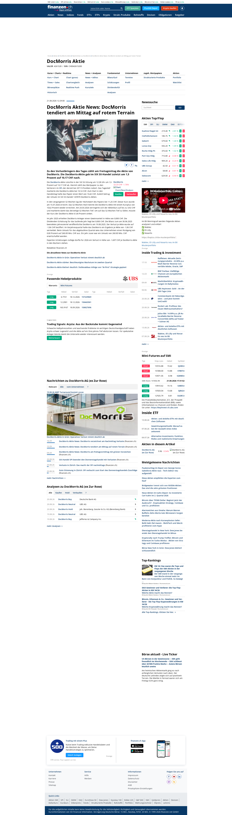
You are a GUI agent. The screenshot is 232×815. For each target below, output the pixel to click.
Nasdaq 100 (116, 800)
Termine (129, 77)
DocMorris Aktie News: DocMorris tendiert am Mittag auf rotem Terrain (92, 446)
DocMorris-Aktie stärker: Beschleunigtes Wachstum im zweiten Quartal (79, 262)
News (60, 15)
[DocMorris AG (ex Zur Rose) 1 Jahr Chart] (177, 451)
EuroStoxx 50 (90, 800)
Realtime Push (72, 87)
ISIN (66, 66)
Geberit (145, 141)
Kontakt (52, 775)
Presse (52, 782)
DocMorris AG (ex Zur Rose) (148, 451)
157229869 (86, 297)
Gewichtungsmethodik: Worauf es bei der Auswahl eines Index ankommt (166, 429)
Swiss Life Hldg (149, 161)
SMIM (73, 800)
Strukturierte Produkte (154, 77)
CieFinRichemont (149, 136)
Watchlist (177, 82)
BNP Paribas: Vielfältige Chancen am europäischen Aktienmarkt (170, 274)
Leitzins (166, 803)
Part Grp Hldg (148, 156)
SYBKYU (180, 371)
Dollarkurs (53, 803)
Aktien (51, 15)
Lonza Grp (146, 146)
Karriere (52, 779)
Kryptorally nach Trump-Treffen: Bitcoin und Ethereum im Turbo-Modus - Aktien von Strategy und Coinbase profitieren (162, 540)
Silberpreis (76, 803)
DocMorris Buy (65, 499)
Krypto (106, 15)
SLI (67, 800)
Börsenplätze (53, 87)
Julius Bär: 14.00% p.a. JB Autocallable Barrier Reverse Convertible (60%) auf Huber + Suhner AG (171, 317)
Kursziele (89, 87)
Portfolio (177, 77)
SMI (49, 2)
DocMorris (118, 182)
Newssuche (150, 102)
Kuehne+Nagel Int (150, 131)
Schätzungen (113, 82)
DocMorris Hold (65, 509)
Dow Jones (103, 800)
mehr (144, 181)
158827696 (86, 307)
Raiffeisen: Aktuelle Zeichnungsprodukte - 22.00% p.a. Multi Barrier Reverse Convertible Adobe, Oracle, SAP (171, 262)
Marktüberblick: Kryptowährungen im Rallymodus (171, 282)
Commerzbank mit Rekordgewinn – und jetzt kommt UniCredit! (171, 299)
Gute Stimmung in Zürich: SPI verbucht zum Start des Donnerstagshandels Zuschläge (98, 470)
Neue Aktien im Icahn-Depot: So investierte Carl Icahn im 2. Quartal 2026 (162, 494)
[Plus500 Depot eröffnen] (62, 9)
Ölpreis (157, 803)
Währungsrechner (143, 803)
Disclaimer (132, 782)
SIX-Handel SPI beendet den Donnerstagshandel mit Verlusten (87, 459)
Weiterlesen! (54, 338)
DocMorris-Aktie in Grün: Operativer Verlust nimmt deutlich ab (76, 257)
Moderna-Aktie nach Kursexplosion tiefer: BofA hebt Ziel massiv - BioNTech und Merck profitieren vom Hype (162, 523)
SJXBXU (181, 366)
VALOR (50, 66)
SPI (62, 2)
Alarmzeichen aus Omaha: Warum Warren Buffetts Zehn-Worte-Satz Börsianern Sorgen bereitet (162, 513)
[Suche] (121, 8)
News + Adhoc (91, 77)
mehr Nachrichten (55, 478)
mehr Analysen (54, 526)
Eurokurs (64, 803)
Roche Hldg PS (148, 151)
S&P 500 (139, 800)
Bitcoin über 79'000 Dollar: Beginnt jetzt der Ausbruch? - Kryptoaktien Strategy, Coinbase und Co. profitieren (162, 503)
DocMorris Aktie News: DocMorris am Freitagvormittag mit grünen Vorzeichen (95, 452)
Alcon (144, 170)
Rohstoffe (139, 15)
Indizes (70, 15)
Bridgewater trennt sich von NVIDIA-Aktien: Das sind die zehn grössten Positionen (162, 486)
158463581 (86, 302)
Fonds (80, 15)
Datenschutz (133, 779)
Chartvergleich (73, 82)
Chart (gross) (72, 77)
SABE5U (180, 385)
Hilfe (86, 775)
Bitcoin (147, 2)
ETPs (97, 15)
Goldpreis (156, 800)
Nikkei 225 (128, 800)
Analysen (89, 82)
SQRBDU (180, 376)
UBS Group (147, 165)
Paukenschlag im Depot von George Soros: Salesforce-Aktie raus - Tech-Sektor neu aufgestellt (161, 471)
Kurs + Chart (53, 77)
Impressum (133, 775)
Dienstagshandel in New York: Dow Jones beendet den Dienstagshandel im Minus (162, 531)
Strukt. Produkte (121, 15)
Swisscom (146, 175)
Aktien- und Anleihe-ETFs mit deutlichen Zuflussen (171, 327)
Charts (118, 190)
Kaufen (118, 194)
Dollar (162, 2)
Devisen (151, 15)
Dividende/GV (113, 87)
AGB (130, 785)
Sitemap (52, 785)
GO (180, 107)
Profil (127, 82)
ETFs (89, 15)
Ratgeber (179, 15)
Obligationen (165, 15)
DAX (89, 2)
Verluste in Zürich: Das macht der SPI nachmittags (82, 465)
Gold (133, 2)
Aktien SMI (53, 800)
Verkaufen (131, 194)
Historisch (52, 92)
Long (51, 297)
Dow (75, 2)
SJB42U (181, 390)
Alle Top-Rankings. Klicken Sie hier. (158, 612)
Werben (88, 779)
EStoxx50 (118, 2)
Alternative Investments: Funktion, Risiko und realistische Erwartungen (167, 437)
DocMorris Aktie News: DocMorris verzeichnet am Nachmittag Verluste (91, 441)
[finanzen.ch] (60, 6)
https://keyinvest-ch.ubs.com (164, 407)
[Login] (182, 8)
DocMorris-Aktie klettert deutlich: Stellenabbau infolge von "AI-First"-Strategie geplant (86, 267)
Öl (176, 2)
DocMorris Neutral (66, 504)
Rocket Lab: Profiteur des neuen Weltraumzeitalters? (170, 307)
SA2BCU (180, 395)
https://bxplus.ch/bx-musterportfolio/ (158, 237)
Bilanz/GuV (112, 77)
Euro (103, 2)
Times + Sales (53, 82)
